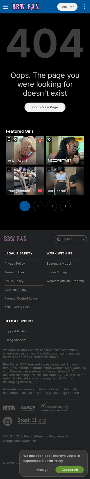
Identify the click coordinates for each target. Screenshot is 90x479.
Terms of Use (14, 272)
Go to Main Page (45, 107)
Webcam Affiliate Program (65, 281)
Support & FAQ (15, 331)
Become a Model (58, 263)
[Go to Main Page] (28, 6)
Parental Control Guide (20, 298)
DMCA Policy (14, 281)
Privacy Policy (14, 263)
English (67, 239)
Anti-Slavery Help (17, 307)
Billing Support (15, 340)
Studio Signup (56, 272)
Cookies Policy (15, 290)
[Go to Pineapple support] (8, 421)
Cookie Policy (52, 461)
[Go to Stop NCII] (32, 421)
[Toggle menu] (5, 6)
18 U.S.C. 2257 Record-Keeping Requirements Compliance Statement (36, 439)
